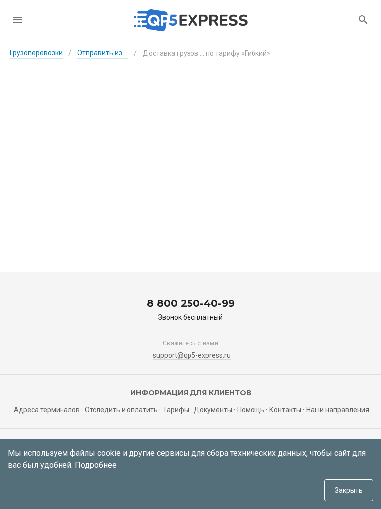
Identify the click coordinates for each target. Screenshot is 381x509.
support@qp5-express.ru (192, 355)
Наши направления (337, 410)
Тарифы (176, 410)
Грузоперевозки (36, 53)
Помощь (251, 410)
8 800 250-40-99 (191, 303)
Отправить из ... (102, 53)
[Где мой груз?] (363, 20)
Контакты (286, 410)
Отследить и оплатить (121, 410)
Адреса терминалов (47, 410)
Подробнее (96, 465)
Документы (214, 410)
